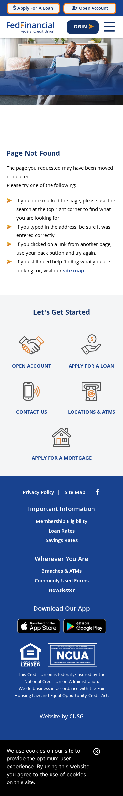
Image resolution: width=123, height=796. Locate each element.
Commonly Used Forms (62, 581)
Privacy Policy (38, 493)
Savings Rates (62, 541)
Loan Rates (62, 531)
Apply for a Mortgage (62, 458)
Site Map (75, 493)
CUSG (76, 717)
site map (73, 271)
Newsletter (62, 591)
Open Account (31, 366)
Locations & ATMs (91, 412)
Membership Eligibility (61, 522)
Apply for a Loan (91, 366)
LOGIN (79, 27)
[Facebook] (98, 493)
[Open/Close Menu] (109, 27)
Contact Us (31, 412)
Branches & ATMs (61, 572)
